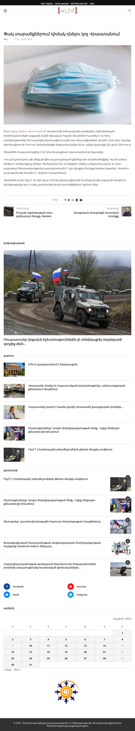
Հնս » (17, 669)
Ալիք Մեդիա (114, 723)
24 (30, 658)
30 (12, 664)
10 (30, 645)
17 (30, 652)
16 (12, 652)
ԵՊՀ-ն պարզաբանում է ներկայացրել (52, 364)
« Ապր (8, 669)
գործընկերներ (79, 3)
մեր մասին (47, 3)
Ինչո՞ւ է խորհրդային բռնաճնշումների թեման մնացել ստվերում (70, 449)
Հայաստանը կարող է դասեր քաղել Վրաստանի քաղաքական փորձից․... (76, 406)
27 (85, 658)
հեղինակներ (62, 3)
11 (48, 645)
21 (104, 652)
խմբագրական (14, 243)
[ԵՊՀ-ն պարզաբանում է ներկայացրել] (14, 370)
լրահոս (9, 355)
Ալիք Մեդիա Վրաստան (26, 131)
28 (104, 658)
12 (66, 645)
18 (48, 652)
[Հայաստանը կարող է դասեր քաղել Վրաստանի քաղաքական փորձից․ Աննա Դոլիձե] (14, 412)
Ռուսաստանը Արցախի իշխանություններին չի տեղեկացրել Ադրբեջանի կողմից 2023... (63, 341)
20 (85, 652)
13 (85, 645)
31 (30, 664)
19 (66, 652)
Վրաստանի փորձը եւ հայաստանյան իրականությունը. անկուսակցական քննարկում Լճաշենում (76, 387)
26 (66, 658)
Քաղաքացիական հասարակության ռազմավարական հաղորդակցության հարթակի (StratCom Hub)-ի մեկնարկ (52, 544)
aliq (5, 39)
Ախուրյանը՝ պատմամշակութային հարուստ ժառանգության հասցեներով (52, 521)
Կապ (92, 3)
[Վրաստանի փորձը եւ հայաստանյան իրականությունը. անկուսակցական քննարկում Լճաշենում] (14, 391)
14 (104, 645)
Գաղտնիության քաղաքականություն (68, 725)
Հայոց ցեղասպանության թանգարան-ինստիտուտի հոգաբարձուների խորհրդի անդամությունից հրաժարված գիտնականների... (50, 565)
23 (12, 658)
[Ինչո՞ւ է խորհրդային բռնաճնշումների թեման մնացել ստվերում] (14, 455)
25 (48, 658)
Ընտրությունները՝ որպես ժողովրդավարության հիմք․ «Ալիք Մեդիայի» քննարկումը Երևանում (74, 429)
